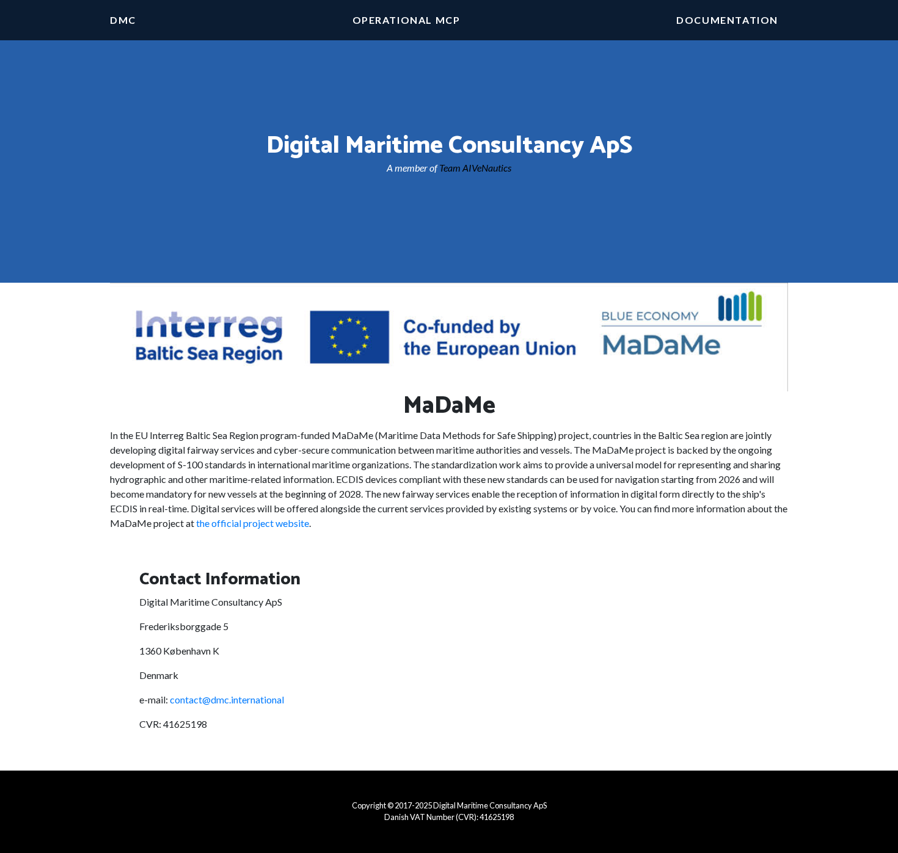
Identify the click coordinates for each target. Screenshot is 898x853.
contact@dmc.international (227, 699)
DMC (123, 20)
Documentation (727, 20)
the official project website (252, 523)
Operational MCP (406, 20)
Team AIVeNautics (475, 167)
